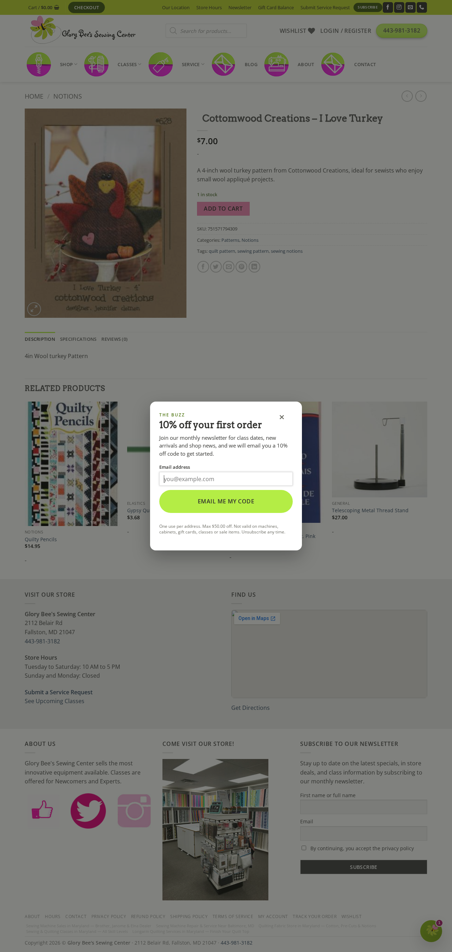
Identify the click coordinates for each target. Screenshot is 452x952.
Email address (174, 467)
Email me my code (226, 501)
